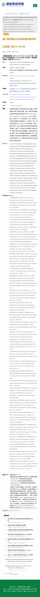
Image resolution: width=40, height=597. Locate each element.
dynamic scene (30, 99)
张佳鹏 (23, 68)
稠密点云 (16, 91)
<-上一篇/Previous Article (10, 13)
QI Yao (28, 76)
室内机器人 (13, 89)
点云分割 (21, 91)
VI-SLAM (18, 89)
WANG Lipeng (13, 76)
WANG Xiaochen (22, 76)
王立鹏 (11, 68)
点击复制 (6, 34)
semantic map (18, 97)
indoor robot (13, 94)
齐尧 (19, 68)
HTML (17, 51)
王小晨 (15, 68)
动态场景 (27, 91)
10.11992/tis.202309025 (16, 105)
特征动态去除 (25, 89)
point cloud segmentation (19, 99)
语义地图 (32, 89)
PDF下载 (7, 51)
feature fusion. (26, 97)
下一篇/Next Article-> (24, 13)
